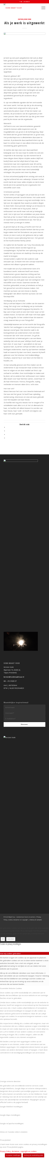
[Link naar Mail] (43, 922)
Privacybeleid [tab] (5, 1140)
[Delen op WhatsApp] (7, 431)
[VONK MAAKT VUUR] (20, 7)
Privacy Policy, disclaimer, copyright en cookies (18, 1151)
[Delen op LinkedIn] (7, 434)
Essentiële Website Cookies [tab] (11, 988)
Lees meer (10, 939)
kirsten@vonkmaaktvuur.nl (14, 677)
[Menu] (42, 7)
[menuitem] (42, 7)
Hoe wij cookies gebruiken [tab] (10, 953)
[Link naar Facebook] (33, 922)
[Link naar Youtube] (40, 922)
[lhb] (24, 43)
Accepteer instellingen (13, 1155)
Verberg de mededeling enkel (33, 1155)
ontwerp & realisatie (35, 920)
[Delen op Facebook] (7, 427)
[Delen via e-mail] (7, 438)
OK (3, 939)
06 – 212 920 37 (10, 681)
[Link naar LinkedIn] (37, 922)
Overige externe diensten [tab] (10, 1081)
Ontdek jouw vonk (24, 19)
